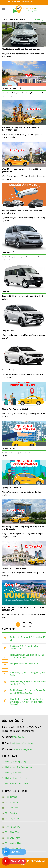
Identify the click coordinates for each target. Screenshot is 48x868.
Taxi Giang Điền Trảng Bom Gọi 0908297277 (24, 647)
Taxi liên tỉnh (11, 797)
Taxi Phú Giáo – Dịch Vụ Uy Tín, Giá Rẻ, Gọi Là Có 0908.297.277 (28, 691)
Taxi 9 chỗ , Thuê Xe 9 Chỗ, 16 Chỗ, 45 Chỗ (27, 638)
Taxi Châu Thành (12, 838)
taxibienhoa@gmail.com (22, 743)
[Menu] (3, 9)
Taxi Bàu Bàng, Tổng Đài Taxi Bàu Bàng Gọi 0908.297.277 (28, 682)
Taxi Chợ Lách (11, 807)
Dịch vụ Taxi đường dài (16, 778)
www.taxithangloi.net (23, 749)
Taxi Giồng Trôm (12, 832)
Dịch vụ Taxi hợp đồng (15, 761)
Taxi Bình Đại (11, 813)
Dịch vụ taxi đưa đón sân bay (18, 767)
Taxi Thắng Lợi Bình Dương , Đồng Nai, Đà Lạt (27, 673)
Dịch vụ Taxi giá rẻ (13, 772)
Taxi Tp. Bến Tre (12, 827)
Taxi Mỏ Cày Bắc (13, 848)
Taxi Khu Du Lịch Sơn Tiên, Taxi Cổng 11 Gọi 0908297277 (27, 656)
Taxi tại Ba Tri (11, 802)
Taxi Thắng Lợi (35, 19)
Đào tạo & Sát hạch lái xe (17, 783)
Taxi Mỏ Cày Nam (13, 843)
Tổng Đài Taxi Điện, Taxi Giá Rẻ (24, 663)
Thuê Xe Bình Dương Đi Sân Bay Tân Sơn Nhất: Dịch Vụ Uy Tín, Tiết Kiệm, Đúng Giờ (26, 701)
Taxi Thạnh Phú (12, 818)
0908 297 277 (18, 737)
